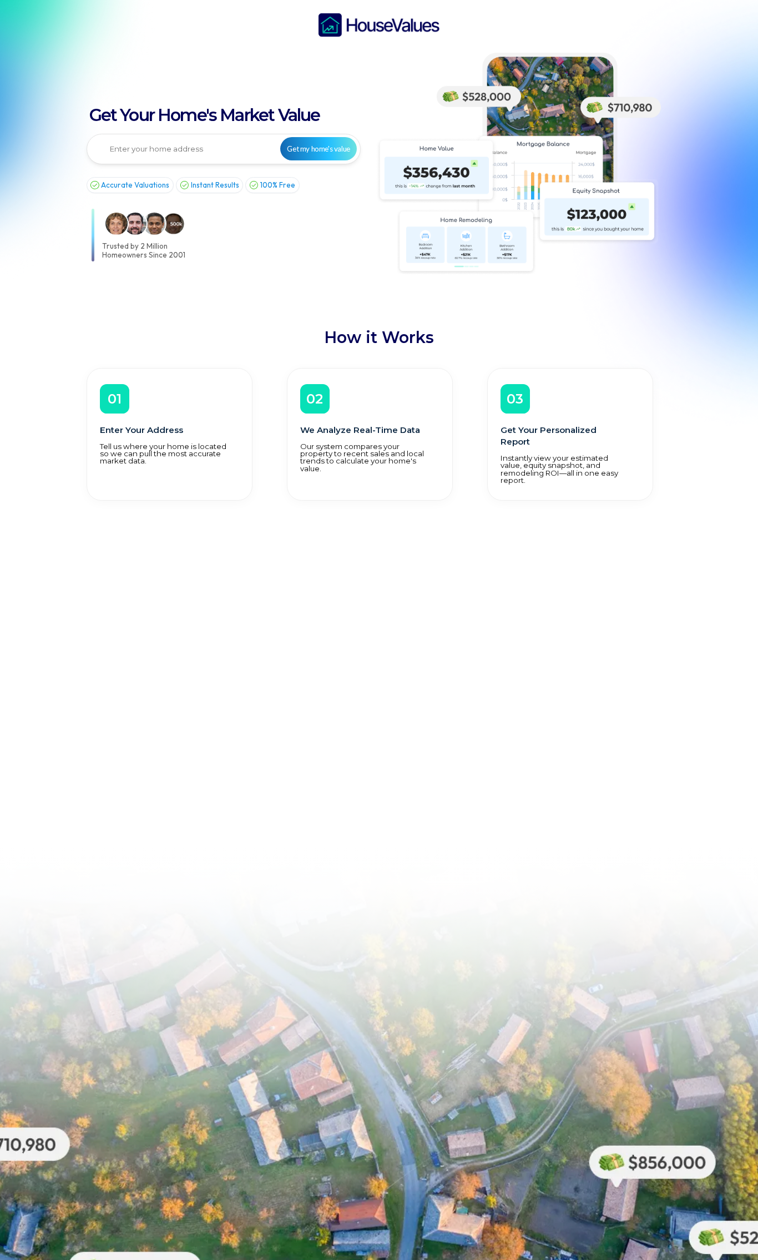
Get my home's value (318, 148)
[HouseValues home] (379, 25)
